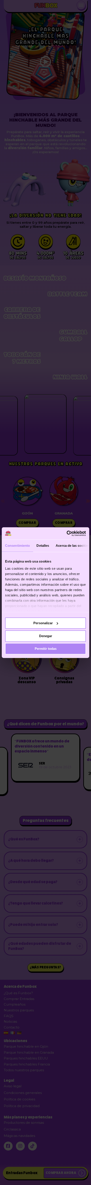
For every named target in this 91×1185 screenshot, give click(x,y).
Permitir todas (46, 648)
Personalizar (43, 623)
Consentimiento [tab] (17, 545)
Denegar (45, 636)
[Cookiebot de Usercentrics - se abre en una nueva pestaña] (66, 533)
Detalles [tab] (42, 545)
